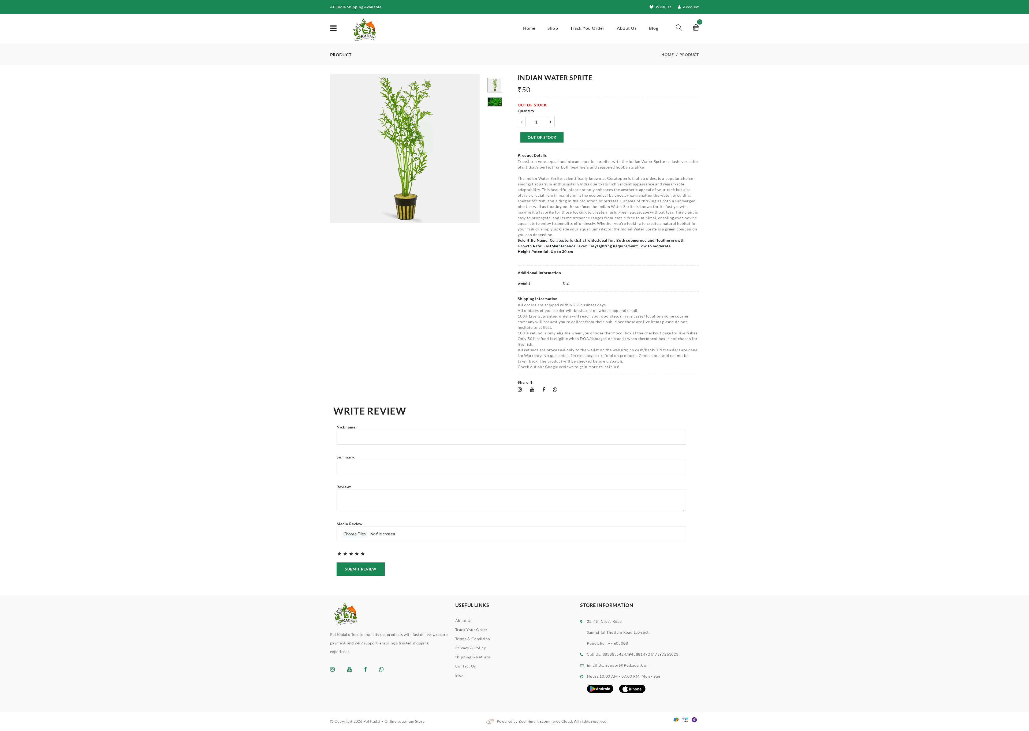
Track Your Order (471, 629)
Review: (344, 486)
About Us (463, 620)
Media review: (350, 523)
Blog (653, 28)
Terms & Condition (472, 638)
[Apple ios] (632, 688)
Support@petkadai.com (627, 665)
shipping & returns (473, 657)
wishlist (663, 7)
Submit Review (360, 569)
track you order (587, 28)
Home (529, 28)
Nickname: (347, 427)
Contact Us (465, 666)
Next (477, 149)
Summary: (346, 457)
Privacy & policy (470, 648)
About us (627, 28)
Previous (333, 149)
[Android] (600, 688)
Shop (552, 28)
